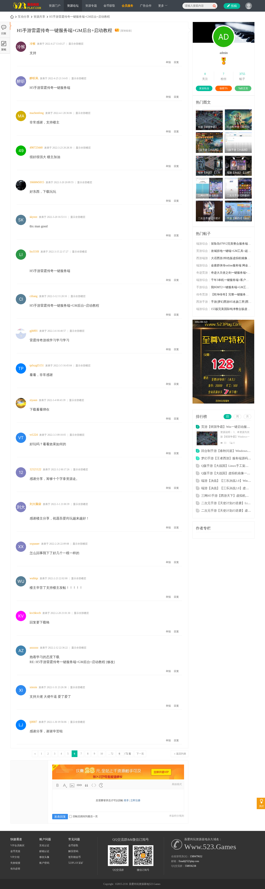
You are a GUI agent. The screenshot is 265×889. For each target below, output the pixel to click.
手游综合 (202, 287)
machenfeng (37, 113)
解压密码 (73, 851)
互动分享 (23, 16)
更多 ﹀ (163, 5)
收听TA (224, 88)
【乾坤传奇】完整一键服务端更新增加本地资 (231, 294)
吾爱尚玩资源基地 (12, 17)
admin (224, 53)
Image (72, 785)
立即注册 (135, 800)
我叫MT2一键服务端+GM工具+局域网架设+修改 (231, 287)
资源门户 (54, 5)
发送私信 (204, 88)
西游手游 (202, 301)
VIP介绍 (14, 857)
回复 (176, 62)
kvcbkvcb (35, 613)
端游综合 (202, 243)
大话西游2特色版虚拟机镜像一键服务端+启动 (231, 258)
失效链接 (15, 862)
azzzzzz (34, 647)
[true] (214, 6)
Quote (86, 785)
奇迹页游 (202, 272)
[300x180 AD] (223, 402)
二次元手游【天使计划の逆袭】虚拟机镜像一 (232, 510)
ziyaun (33, 400)
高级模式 (177, 784)
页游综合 (202, 250)
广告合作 (146, 5)
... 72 (110, 753)
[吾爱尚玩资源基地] (27, 10)
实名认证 (44, 845)
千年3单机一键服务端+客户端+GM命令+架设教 (231, 280)
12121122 (35, 469)
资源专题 (91, 5)
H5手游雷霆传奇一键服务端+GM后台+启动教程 (79, 16)
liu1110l (34, 251)
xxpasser (35, 543)
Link (79, 785)
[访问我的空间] (223, 47)
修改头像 (44, 857)
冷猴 (32, 43)
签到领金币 (74, 857)
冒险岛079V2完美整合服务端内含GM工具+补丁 (231, 243)
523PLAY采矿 (75, 862)
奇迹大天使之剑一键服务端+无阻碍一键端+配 (231, 272)
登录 (126, 800)
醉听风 (34, 78)
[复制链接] (126, 30)
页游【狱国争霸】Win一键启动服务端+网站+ (232, 426)
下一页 (140, 753)
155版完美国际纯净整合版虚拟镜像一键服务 (231, 309)
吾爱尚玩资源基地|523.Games (144, 884)
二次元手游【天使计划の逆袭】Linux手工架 (231, 503)
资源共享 (39, 16)
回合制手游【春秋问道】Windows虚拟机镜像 (232, 450)
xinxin (33, 687)
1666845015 (37, 182)
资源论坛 (73, 5)
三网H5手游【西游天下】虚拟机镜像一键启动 (232, 495)
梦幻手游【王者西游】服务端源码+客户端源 (231, 458)
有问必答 (15, 868)
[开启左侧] (10, 26)
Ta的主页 (243, 88)
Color (65, 785)
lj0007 (33, 721)
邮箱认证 (44, 851)
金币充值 (15, 851)
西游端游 (202, 258)
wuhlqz (34, 578)
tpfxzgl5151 (37, 365)
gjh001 (34, 330)
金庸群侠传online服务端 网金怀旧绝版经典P (231, 265)
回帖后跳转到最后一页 (85, 816)
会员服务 (127, 5)
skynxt (33, 216)
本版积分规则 (176, 815)
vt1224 (34, 434)
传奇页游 (202, 294)
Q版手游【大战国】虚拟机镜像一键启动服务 (232, 473)
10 (101, 753)
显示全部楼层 (76, 43)
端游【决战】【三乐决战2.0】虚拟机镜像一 (231, 488)
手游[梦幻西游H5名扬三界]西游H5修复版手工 (231, 301)
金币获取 (109, 5)
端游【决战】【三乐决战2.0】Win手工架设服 (232, 480)
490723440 (36, 147)
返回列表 (181, 753)
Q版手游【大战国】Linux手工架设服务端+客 (232, 465)
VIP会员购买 (17, 845)
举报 (168, 62)
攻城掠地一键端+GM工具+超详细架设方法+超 (231, 250)
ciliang (33, 296)
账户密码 (44, 862)
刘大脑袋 (35, 504)
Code (94, 785)
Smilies (101, 785)
